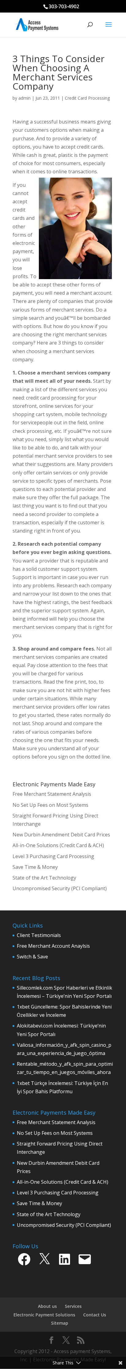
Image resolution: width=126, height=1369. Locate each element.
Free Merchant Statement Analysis (56, 1122)
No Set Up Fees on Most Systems (55, 1133)
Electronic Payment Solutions (44, 1315)
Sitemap (59, 1323)
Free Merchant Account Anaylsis (53, 946)
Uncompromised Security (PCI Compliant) (64, 1225)
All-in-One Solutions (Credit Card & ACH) (62, 1182)
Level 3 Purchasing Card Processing (57, 1192)
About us (47, 1306)
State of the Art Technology (48, 1214)
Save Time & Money (39, 1203)
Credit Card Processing (87, 98)
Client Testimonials (39, 935)
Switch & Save (32, 956)
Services (73, 1306)
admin (24, 98)
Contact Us (94, 1315)
